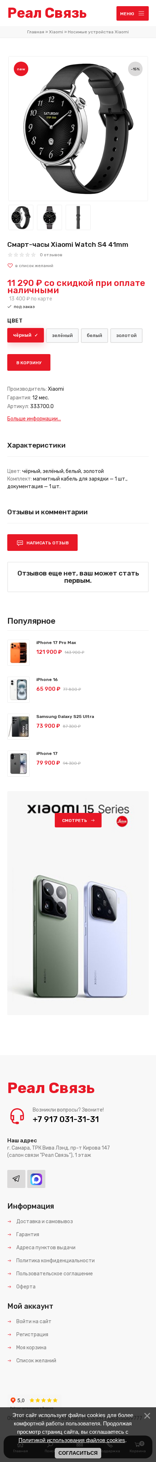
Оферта (25, 1287)
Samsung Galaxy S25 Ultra (65, 716)
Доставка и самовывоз (44, 1221)
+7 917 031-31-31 (66, 1119)
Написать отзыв (47, 542)
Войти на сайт (33, 1321)
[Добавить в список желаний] (78, 266)
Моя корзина (30, 1348)
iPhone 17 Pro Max (56, 642)
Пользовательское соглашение (54, 1274)
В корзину (28, 362)
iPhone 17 (47, 753)
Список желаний (35, 1361)
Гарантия (27, 1235)
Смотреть (74, 820)
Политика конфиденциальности (55, 1261)
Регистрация (31, 1335)
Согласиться (78, 1453)
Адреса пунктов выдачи (45, 1248)
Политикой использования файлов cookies (72, 1440)
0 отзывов (51, 254)
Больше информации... (34, 419)
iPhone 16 (47, 679)
